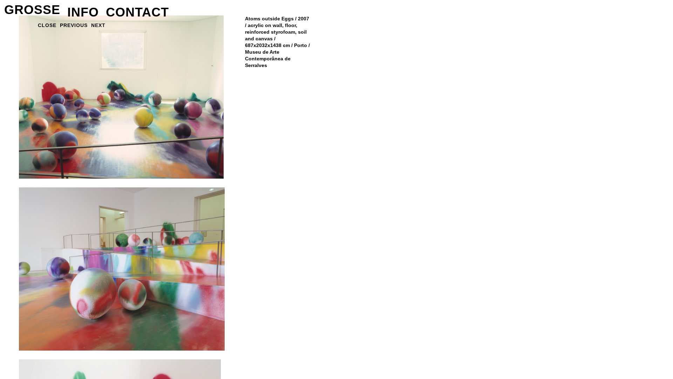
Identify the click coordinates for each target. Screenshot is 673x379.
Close (47, 25)
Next (98, 25)
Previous (74, 25)
